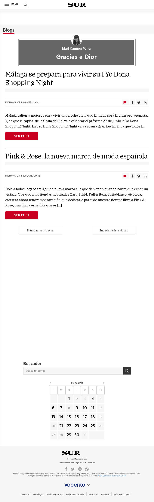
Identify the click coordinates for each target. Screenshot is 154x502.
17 (85, 417)
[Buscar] (127, 371)
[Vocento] (77, 485)
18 (93, 417)
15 (69, 417)
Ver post (21, 136)
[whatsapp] (87, 468)
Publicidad (92, 495)
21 (61, 426)
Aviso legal (38, 495)
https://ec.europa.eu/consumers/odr (112, 476)
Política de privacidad (75, 495)
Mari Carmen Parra (76, 48)
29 (69, 435)
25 (93, 426)
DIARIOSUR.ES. (77, 453)
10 (85, 408)
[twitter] (73, 468)
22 (69, 426)
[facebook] (66, 468)
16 (77, 417)
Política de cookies (121, 495)
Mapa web (105, 495)
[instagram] (80, 468)
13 (53, 417)
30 (77, 435)
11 (92, 408)
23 (77, 426)
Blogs (8, 30)
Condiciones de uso (54, 495)
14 (61, 417)
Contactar (25, 495)
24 (85, 426)
